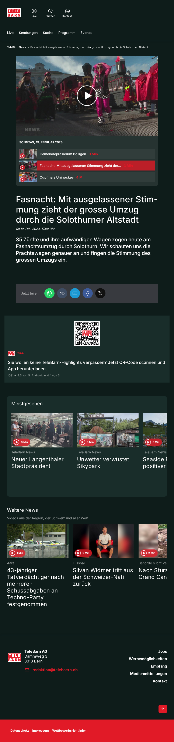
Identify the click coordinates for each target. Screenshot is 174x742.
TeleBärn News (16, 47)
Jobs (162, 651)
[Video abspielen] (87, 96)
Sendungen (28, 33)
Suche (48, 33)
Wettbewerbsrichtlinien (69, 730)
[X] (100, 293)
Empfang (159, 666)
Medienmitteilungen (148, 673)
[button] (62, 293)
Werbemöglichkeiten (148, 659)
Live (10, 33)
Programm (66, 33)
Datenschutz (19, 730)
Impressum (40, 730)
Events (86, 33)
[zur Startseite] (14, 13)
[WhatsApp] (49, 293)
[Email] (75, 293)
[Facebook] (88, 293)
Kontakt (160, 681)
